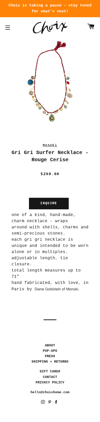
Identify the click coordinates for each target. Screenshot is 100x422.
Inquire (48, 203)
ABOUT (50, 345)
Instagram (43, 403)
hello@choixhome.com (50, 392)
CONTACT (50, 377)
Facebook (56, 403)
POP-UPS (50, 351)
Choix (50, 27)
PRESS (50, 356)
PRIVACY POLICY (50, 382)
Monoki (50, 145)
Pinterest (50, 403)
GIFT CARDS (50, 371)
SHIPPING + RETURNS (50, 362)
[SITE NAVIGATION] (7, 27)
